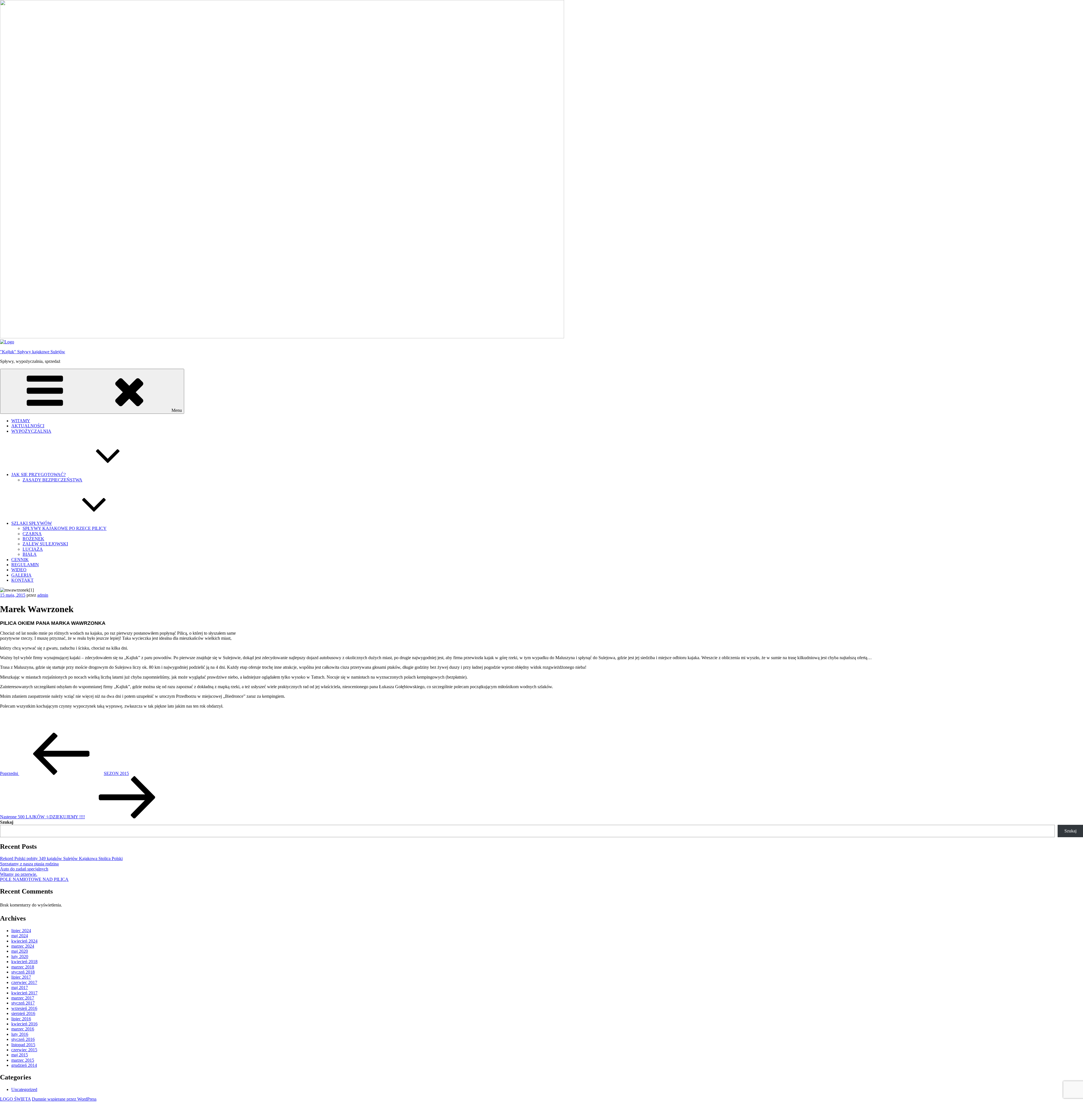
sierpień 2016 (23, 1013)
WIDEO (19, 569)
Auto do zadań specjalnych (24, 869)
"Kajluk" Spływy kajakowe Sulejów (32, 351)
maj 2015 (19, 1054)
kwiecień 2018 (24, 961)
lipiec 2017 (21, 977)
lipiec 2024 (21, 930)
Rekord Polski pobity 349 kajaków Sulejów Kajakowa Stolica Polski (61, 858)
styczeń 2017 (23, 1003)
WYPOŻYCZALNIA (31, 431)
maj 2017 (19, 987)
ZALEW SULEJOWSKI (45, 543)
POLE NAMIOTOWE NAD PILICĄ (34, 879)
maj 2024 (19, 935)
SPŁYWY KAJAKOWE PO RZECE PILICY (65, 528)
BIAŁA (30, 554)
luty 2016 (19, 1034)
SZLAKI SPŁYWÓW (31, 523)
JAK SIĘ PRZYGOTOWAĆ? (38, 474)
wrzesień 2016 (24, 1008)
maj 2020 (19, 951)
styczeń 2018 (23, 972)
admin (42, 595)
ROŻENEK (33, 538)
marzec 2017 (22, 998)
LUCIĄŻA (33, 549)
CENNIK (20, 559)
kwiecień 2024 (24, 941)
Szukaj (6, 822)
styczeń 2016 (23, 1039)
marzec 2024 (22, 946)
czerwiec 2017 (24, 982)
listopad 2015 (23, 1044)
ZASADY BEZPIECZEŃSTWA (52, 479)
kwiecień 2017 (24, 992)
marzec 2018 (22, 967)
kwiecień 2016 (24, 1023)
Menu (176, 410)
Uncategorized (24, 1089)
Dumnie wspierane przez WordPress (64, 1099)
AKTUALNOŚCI (27, 425)
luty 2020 (19, 956)
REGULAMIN (25, 564)
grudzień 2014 (24, 1065)
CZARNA (32, 533)
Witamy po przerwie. (18, 874)
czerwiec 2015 (24, 1049)
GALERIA (21, 575)
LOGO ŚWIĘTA (15, 1099)
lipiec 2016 (21, 1018)
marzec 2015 (22, 1060)
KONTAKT (22, 580)
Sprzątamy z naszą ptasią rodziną (29, 863)
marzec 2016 (22, 1029)
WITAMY (20, 420)
